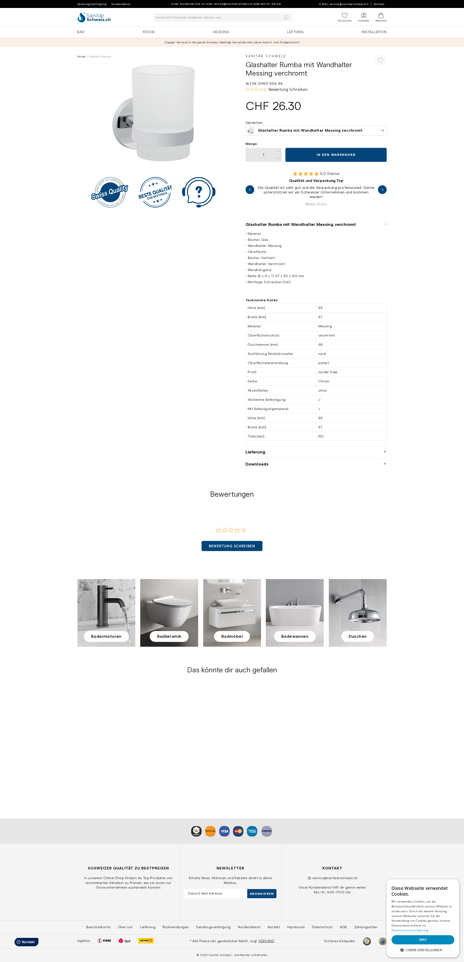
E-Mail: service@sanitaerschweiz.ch (344, 4)
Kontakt (379, 4)
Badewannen (294, 636)
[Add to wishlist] (380, 60)
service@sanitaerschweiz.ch (334, 878)
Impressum (296, 927)
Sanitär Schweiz (266, 56)
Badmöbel (232, 636)
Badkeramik (169, 636)
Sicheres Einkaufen (339, 941)
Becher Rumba (90, 767)
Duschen (358, 636)
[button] (232, 546)
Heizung (221, 32)
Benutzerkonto (98, 927)
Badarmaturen (106, 636)
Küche (149, 32)
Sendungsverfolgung (92, 4)
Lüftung (295, 32)
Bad (81, 32)
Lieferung (255, 452)
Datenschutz (322, 927)
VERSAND (266, 941)
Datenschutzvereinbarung (410, 930)
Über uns (125, 927)
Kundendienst (120, 4)
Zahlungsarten (366, 927)
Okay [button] (423, 940)
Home (81, 56)
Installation (374, 32)
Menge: (252, 144)
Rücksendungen (176, 927)
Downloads (257, 464)
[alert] (423, 918)
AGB (343, 927)
